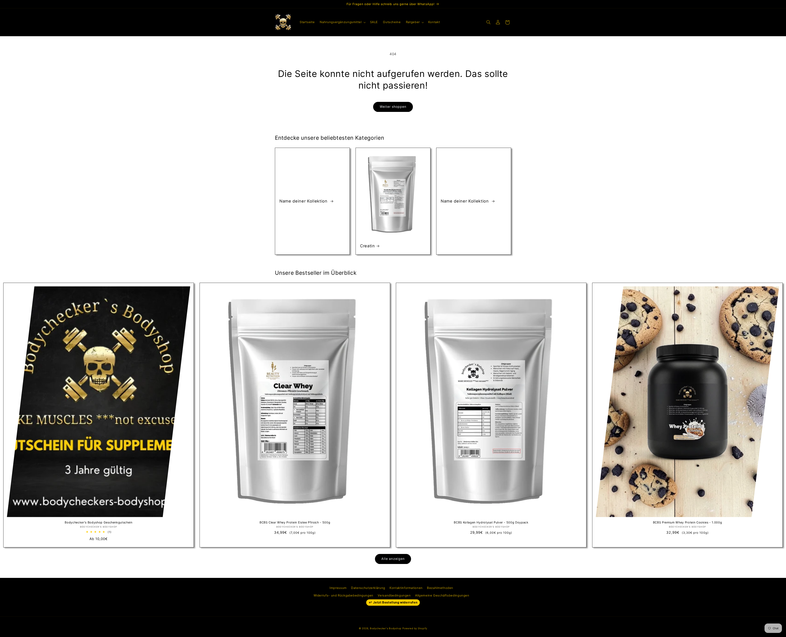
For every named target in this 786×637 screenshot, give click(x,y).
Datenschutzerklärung (368, 588)
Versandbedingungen (394, 595)
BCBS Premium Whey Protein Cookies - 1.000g (687, 522)
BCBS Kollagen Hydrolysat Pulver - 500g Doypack (491, 522)
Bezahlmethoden (440, 588)
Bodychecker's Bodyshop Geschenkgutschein (98, 522)
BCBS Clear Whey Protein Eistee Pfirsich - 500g (295, 522)
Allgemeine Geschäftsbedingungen (442, 595)
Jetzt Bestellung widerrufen (395, 602)
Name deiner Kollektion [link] (304, 201)
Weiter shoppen (393, 107)
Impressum (338, 588)
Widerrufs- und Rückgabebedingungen (343, 595)
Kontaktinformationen (406, 588)
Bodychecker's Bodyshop (385, 628)
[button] (342, 22)
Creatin (367, 245)
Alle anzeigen (393, 559)
